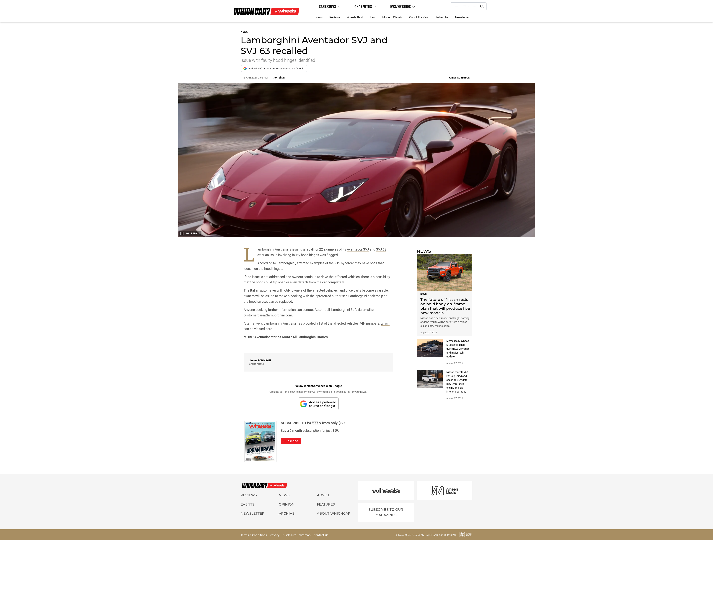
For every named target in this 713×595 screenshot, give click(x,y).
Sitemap (305, 535)
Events (247, 504)
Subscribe (441, 17)
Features (326, 504)
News (319, 17)
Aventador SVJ (358, 249)
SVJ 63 (381, 249)
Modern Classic (392, 17)
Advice (323, 495)
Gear (372, 17)
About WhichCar (333, 513)
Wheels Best (355, 17)
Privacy (275, 535)
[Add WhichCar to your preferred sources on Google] (318, 404)
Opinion (286, 504)
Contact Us (321, 535)
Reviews (334, 17)
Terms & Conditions (254, 535)
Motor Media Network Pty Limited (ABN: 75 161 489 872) (427, 535)
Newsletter (462, 17)
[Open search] (482, 6)
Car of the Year (419, 17)
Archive (286, 513)
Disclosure (289, 535)
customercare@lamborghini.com (268, 315)
